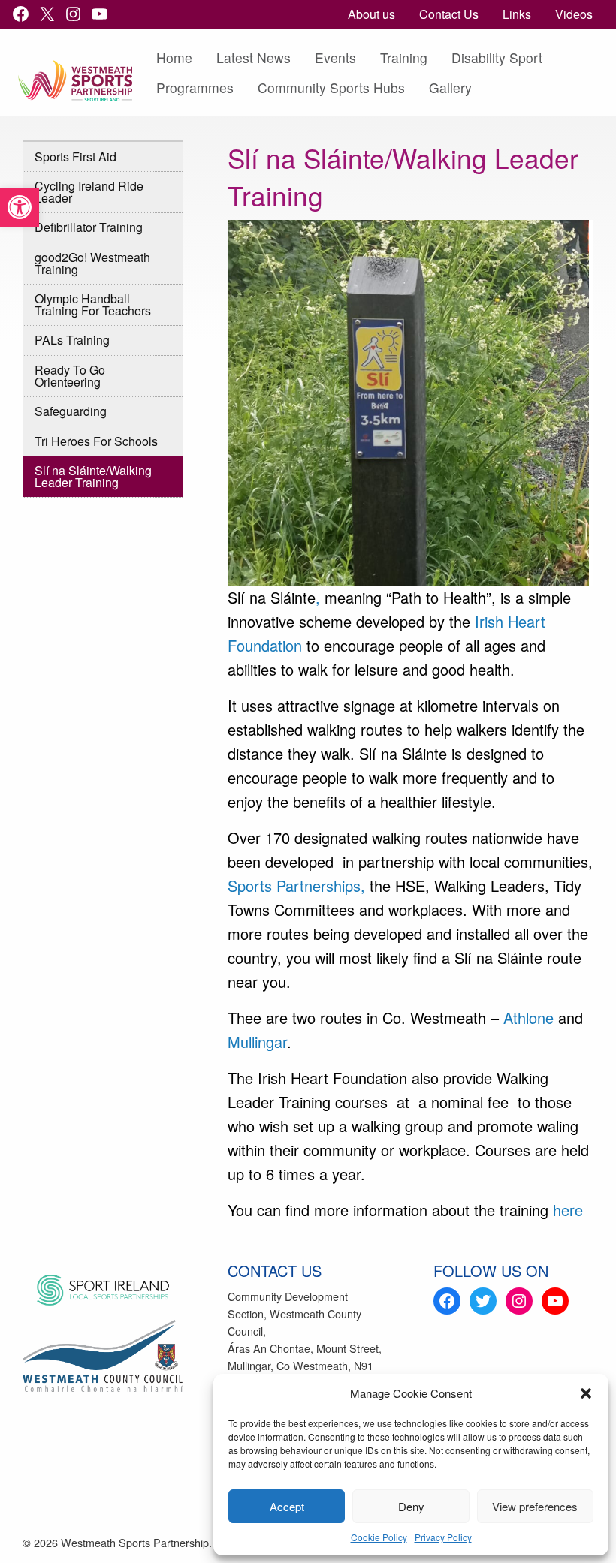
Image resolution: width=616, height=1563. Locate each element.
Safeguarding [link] (71, 411)
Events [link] (335, 57)
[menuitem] (371, 14)
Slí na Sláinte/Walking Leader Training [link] (93, 476)
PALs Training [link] (72, 339)
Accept (287, 1506)
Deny (411, 1506)
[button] (585, 1393)
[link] (19, 207)
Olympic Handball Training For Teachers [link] (93, 304)
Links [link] (517, 14)
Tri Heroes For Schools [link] (96, 441)
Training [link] (403, 57)
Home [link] (174, 57)
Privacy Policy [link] (443, 1537)
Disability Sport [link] (496, 57)
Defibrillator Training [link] (89, 227)
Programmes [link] (195, 87)
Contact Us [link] (449, 14)
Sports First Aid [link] (75, 156)
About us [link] (371, 14)
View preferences (535, 1506)
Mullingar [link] (257, 1042)
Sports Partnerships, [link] (296, 885)
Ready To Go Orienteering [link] (70, 375)
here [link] (568, 1210)
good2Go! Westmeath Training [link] (92, 263)
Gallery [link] (450, 87)
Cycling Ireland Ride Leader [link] (89, 191)
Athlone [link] (528, 1017)
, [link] (318, 597)
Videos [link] (574, 14)
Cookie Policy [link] (379, 1537)
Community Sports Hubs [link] (331, 87)
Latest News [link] (253, 57)
